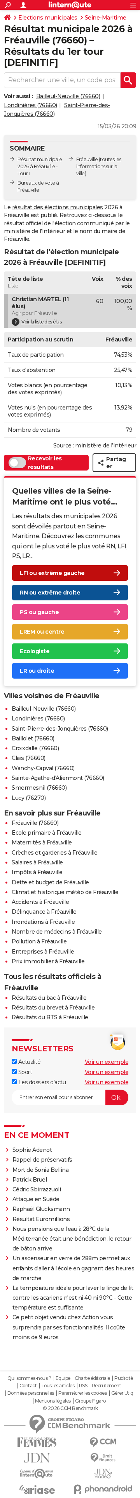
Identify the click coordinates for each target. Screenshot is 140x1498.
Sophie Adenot (32, 1149)
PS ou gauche (39, 612)
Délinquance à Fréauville (44, 911)
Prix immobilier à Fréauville (48, 961)
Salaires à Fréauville (37, 862)
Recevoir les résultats (45, 463)
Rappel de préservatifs (42, 1159)
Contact (28, 1385)
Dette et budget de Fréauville (50, 882)
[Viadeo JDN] (103, 1473)
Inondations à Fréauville (43, 921)
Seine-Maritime (105, 17)
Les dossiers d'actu (41, 1082)
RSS (83, 1385)
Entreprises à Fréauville (43, 951)
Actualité (28, 1061)
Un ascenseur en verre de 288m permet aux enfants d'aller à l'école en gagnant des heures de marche (73, 1268)
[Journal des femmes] (37, 1442)
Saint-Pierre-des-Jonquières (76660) (60, 728)
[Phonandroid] (103, 1489)
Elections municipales (47, 17)
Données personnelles (30, 1393)
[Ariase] (37, 1489)
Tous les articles (58, 1385)
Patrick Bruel (29, 1179)
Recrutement (106, 1385)
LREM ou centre (42, 631)
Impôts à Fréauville (37, 872)
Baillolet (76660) (33, 738)
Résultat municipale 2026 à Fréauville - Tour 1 (40, 166)
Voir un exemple (107, 1061)
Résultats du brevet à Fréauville (53, 1007)
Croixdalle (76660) (35, 748)
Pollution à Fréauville (39, 941)
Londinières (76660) (30, 105)
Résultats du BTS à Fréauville (50, 1017)
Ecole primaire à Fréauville (47, 832)
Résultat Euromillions (41, 1219)
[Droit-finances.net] (103, 1458)
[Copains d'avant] (37, 1473)
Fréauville (87, 159)
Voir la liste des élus (41, 322)
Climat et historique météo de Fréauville (65, 892)
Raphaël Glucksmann (41, 1208)
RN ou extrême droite (50, 592)
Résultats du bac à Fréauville (49, 997)
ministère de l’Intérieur (105, 445)
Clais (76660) (29, 758)
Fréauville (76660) (35, 822)
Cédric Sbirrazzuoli (36, 1189)
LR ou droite (37, 670)
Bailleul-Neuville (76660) (68, 96)
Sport (24, 1072)
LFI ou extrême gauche (52, 573)
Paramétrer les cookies (82, 1393)
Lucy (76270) (29, 797)
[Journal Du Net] (37, 1458)
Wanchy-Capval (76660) (43, 768)
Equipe (63, 1378)
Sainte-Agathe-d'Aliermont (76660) (58, 777)
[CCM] (103, 1442)
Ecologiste (34, 651)
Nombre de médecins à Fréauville (57, 931)
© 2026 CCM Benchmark (70, 1408)
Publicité (123, 1378)
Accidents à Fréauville (40, 901)
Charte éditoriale (92, 1378)
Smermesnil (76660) (39, 787)
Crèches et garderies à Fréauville (55, 852)
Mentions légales (53, 1401)
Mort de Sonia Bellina (40, 1169)
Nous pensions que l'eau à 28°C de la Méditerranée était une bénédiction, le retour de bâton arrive (71, 1238)
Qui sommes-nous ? (29, 1378)
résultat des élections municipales (57, 207)
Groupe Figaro (90, 1401)
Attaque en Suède (36, 1199)
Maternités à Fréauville (42, 842)
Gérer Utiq (122, 1393)
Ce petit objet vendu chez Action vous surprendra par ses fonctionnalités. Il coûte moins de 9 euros (68, 1327)
